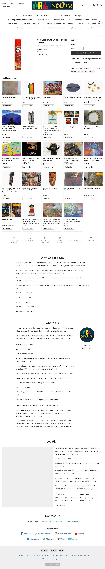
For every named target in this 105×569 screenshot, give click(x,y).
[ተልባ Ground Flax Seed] (11, 88)
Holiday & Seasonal (45, 15)
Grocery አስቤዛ (43, 20)
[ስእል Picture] (52, 88)
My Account (29, 241)
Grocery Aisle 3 (60, 45)
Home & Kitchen (17, 28)
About (12, 4)
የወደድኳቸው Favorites (60, 241)
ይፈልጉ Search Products (14, 241)
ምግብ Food (12, 24)
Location (21, 4)
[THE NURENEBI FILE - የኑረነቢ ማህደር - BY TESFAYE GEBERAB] (31, 149)
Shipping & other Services (86, 20)
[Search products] (99, 23)
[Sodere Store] (52, 5)
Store (4, 4)
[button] (80, 62)
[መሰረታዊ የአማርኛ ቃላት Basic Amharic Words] (11, 149)
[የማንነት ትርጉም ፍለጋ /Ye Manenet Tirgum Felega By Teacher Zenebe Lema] (11, 117)
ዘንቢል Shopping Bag (75, 241)
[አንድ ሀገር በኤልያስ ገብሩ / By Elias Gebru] (73, 179)
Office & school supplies (53, 28)
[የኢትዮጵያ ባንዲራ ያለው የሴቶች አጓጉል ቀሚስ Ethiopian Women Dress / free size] (31, 210)
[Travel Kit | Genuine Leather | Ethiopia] (73, 88)
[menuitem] (99, 35)
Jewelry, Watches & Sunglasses (59, 24)
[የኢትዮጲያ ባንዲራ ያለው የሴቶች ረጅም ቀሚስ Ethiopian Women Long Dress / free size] (11, 179)
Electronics (33, 28)
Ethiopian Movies (82, 15)
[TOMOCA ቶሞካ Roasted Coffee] (52, 179)
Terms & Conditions (22, 555)
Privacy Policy (35, 555)
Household (90, 28)
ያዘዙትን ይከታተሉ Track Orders (45, 241)
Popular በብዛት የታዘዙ (24, 15)
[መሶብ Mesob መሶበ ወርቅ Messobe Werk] (31, 179)
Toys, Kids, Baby (74, 28)
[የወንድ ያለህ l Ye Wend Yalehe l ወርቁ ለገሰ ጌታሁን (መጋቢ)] (93, 149)
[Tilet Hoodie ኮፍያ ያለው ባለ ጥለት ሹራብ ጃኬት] (52, 149)
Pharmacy (92, 24)
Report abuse (59, 559)
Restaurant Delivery (62, 20)
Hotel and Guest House (31, 24)
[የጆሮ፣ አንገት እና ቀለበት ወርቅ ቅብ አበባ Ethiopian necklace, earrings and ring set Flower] (93, 88)
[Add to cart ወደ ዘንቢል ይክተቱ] (7, 105)
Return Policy (64, 555)
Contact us (6, 7)
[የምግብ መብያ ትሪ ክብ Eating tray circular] (93, 117)
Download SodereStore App (79, 555)
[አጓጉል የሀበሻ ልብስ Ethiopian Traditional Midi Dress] (31, 117)
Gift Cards (91, 241)
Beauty (80, 24)
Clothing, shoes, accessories (20, 20)
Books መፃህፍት (64, 15)
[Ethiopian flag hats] (73, 117)
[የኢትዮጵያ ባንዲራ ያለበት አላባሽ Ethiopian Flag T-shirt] (31, 88)
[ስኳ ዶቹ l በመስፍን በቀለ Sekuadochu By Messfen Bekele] (73, 210)
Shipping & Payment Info (50, 555)
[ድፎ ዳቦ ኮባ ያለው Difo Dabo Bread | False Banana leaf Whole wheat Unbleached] (52, 210)
